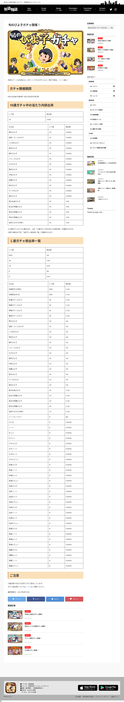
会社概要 (94, 138)
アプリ (94, 105)
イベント (94, 86)
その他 (91, 133)
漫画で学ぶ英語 (96, 129)
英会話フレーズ (96, 119)
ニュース (94, 96)
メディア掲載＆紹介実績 (99, 147)
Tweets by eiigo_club (94, 212)
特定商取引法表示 (88, 697)
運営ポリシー (115, 697)
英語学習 (91, 100)
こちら (28, 587)
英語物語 (91, 81)
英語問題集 (95, 114)
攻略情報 (94, 91)
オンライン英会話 (97, 110)
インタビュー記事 (97, 124)
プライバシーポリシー (98, 143)
